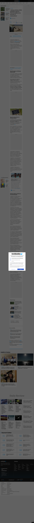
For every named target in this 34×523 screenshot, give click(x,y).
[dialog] (17, 261)
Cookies (33, 522)
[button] (17, 261)
